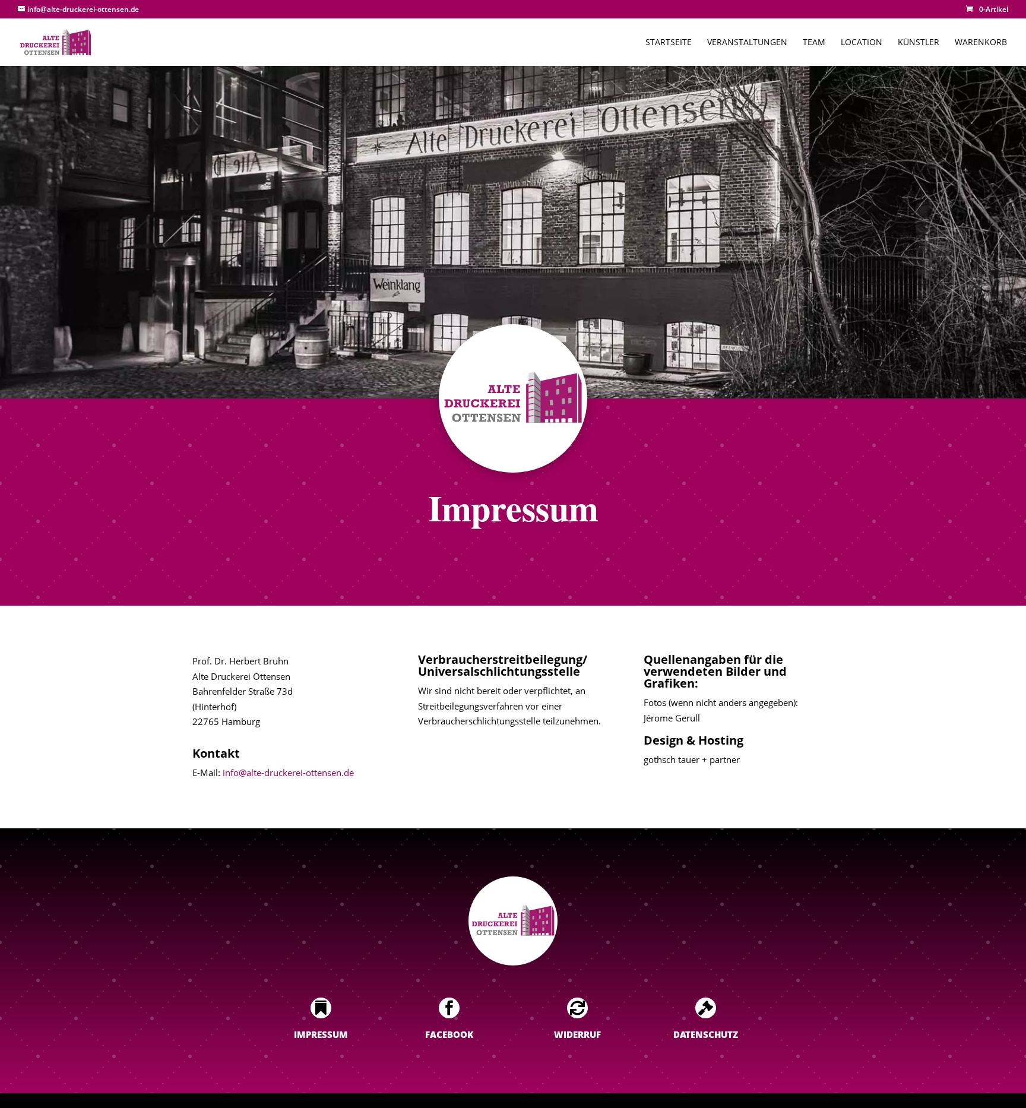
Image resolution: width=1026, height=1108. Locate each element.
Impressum (321, 1034)
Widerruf (577, 1034)
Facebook (449, 1034)
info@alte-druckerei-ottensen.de (288, 772)
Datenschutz (705, 1034)
